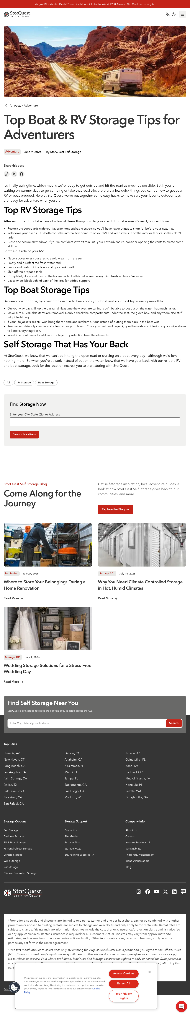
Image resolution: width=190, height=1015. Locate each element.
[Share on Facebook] (21, 174)
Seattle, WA (133, 791)
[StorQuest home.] (17, 14)
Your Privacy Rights (124, 996)
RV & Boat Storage (15, 842)
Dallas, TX (10, 784)
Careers (130, 836)
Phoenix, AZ (12, 753)
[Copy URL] (7, 174)
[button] (14, 987)
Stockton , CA (13, 797)
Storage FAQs (73, 848)
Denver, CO (73, 753)
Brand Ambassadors (137, 860)
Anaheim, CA (73, 759)
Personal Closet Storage (18, 848)
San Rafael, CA (14, 803)
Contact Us (71, 830)
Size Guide (71, 836)
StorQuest (55, 195)
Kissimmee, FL (74, 766)
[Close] (149, 972)
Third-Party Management (139, 854)
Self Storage (11, 830)
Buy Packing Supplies (77, 854)
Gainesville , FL (135, 759)
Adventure (12, 151)
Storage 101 (107, 573)
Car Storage (11, 867)
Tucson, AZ (132, 753)
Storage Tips (72, 842)
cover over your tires (32, 258)
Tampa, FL (71, 778)
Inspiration (11, 573)
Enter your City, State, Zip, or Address (35, 414)
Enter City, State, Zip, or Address (29, 723)
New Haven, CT (14, 759)
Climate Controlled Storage (20, 873)
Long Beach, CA (14, 766)
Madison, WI (73, 797)
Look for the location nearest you (57, 365)
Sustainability (133, 848)
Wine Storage (12, 860)
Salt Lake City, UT (15, 791)
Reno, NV (131, 766)
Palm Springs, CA (15, 778)
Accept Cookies (123, 973)
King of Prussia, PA (137, 778)
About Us (131, 830)
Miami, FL (71, 772)
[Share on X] (14, 174)
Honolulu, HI (133, 784)
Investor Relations (135, 842)
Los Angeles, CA (15, 772)
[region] (86, 986)
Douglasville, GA (136, 797)
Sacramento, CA (76, 784)
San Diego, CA (74, 791)
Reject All (123, 983)
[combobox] (95, 421)
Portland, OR (134, 772)
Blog (128, 867)
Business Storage (14, 836)
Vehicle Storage (13, 854)
